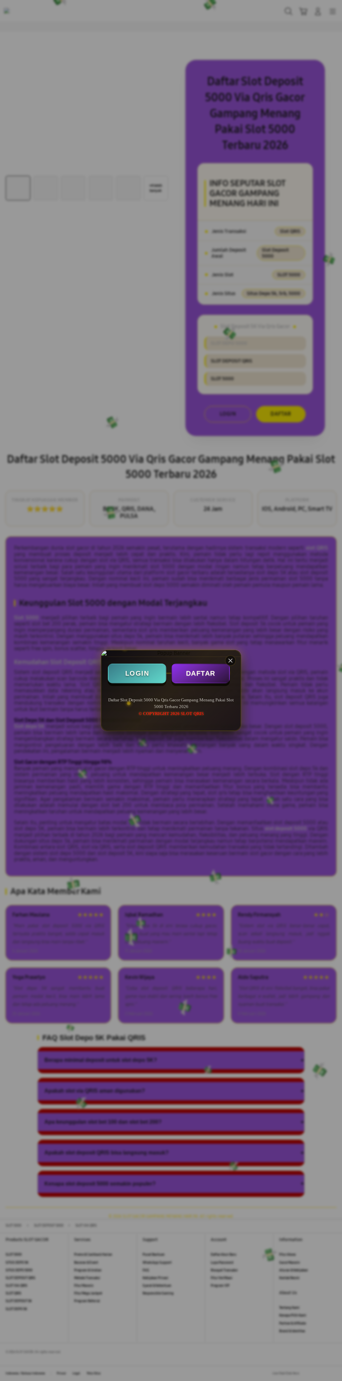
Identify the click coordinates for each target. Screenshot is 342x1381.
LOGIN (137, 673)
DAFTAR (200, 673)
